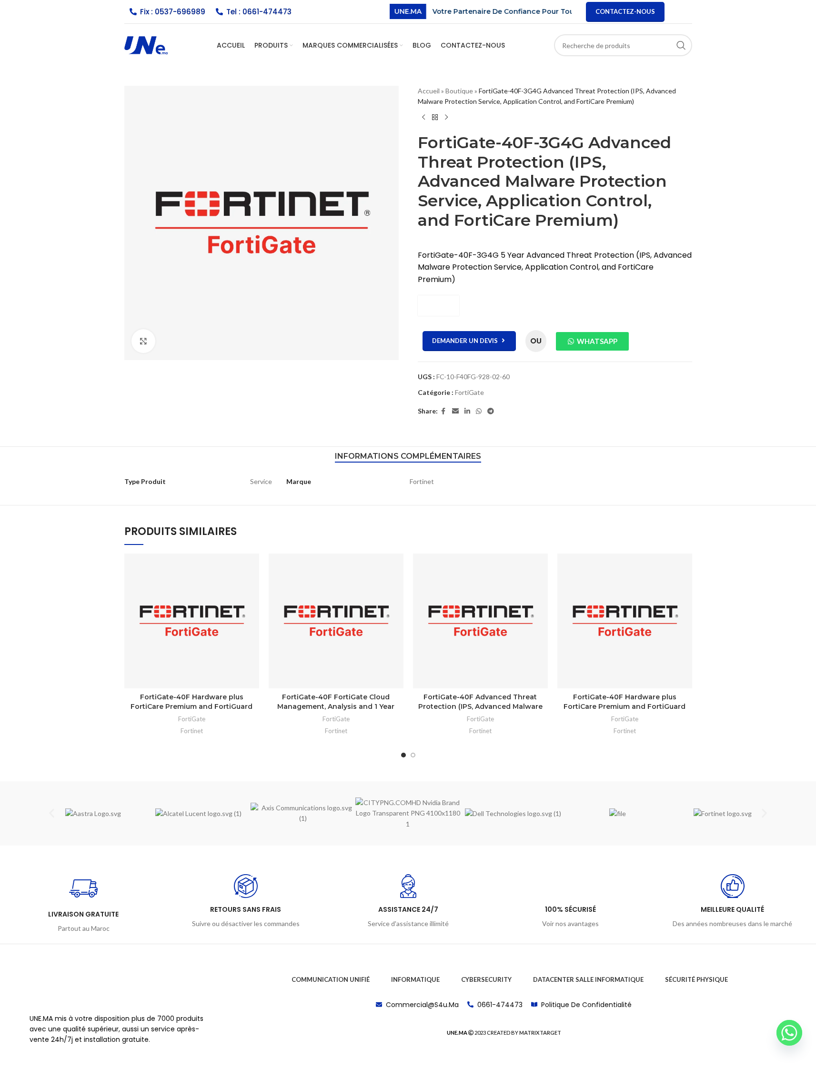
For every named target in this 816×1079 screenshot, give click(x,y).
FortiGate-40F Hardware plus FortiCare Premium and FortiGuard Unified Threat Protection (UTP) (191, 706)
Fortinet (192, 731)
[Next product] (446, 117)
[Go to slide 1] (403, 755)
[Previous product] (423, 117)
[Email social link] (455, 411)
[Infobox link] (83, 904)
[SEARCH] (681, 45)
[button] (52, 813)
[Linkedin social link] (467, 411)
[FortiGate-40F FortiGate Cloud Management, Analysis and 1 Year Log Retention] (336, 621)
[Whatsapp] (789, 1033)
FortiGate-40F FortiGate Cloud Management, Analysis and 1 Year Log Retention (335, 706)
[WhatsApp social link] (478, 411)
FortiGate (469, 392)
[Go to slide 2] (413, 755)
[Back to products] (435, 117)
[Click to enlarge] (143, 341)
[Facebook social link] (443, 411)
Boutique (459, 91)
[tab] (408, 456)
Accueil (429, 91)
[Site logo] (146, 44)
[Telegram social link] (490, 411)
